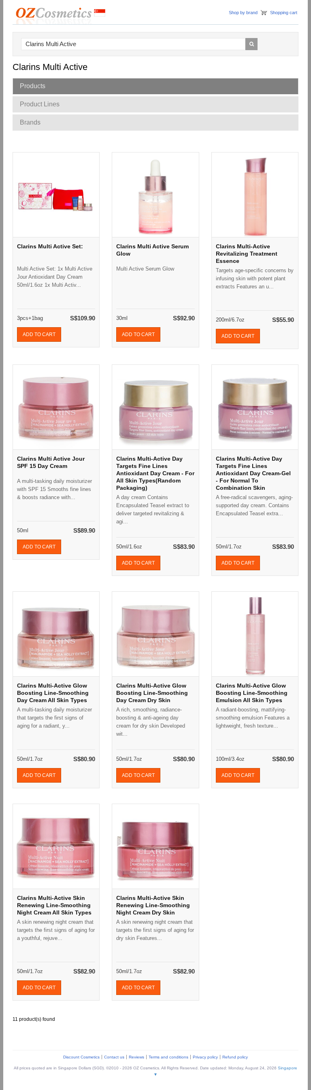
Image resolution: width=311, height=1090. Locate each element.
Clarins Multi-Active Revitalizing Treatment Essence (246, 253)
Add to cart (39, 334)
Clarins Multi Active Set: (50, 246)
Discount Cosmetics (81, 1057)
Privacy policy (205, 1057)
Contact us (114, 1057)
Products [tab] (32, 86)
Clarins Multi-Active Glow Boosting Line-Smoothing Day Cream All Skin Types (53, 692)
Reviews (136, 1057)
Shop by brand (243, 12)
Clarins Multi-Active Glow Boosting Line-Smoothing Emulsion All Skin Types (252, 692)
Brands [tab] (30, 122)
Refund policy (235, 1057)
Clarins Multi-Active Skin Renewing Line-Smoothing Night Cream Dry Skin (153, 905)
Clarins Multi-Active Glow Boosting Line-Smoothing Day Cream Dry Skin (152, 692)
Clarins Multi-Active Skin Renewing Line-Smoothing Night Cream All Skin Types (54, 905)
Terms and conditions (168, 1057)
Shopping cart (283, 12)
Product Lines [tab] (40, 104)
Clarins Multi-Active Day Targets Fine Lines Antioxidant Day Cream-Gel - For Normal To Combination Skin (253, 473)
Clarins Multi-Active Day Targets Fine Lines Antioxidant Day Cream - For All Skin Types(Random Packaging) (155, 473)
